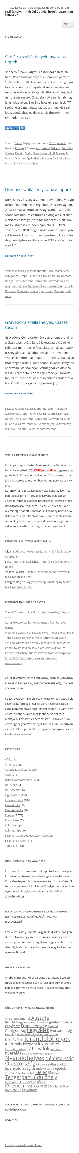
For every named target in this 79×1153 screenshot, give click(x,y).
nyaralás (13, 1053)
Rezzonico (11, 163)
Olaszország (22, 158)
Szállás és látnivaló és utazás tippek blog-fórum (39, 8)
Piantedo (23, 291)
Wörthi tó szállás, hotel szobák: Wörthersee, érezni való (39, 633)
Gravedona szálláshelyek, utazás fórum (36, 324)
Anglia (9, 1018)
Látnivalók (38, 1048)
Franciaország (34, 1026)
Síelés (41, 1072)
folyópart (12, 1025)
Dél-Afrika (11, 785)
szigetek (59, 1068)
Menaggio (62, 153)
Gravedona (56, 281)
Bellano (55, 148)
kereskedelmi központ (30, 1034)
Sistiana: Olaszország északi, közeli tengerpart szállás (37, 643)
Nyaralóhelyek (37, 286)
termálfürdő (29, 1082)
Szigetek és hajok (15, 841)
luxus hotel (48, 1044)
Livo (14, 286)
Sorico (34, 291)
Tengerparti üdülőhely (31, 1077)
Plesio (68, 158)
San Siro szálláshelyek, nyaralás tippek (35, 59)
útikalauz (29, 1089)
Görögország (15, 1030)
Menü (68, 24)
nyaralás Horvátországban (37, 1053)
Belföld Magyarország (18, 780)
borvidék (41, 1022)
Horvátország (61, 1030)
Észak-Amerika (14, 810)
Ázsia (8, 775)
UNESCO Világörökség (55, 1086)
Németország (59, 1058)
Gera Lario (41, 281)
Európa (19, 148)
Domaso (66, 276)
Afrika (8, 759)
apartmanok (22, 1018)
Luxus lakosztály (15, 1049)
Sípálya (53, 1072)
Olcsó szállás (46, 1064)
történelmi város (22, 1086)
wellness (13, 1090)
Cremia (9, 153)
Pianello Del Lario (52, 158)
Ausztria (40, 1018)
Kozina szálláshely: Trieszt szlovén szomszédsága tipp (38, 653)
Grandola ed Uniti (44, 153)
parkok (62, 1064)
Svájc (48, 1069)
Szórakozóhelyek (25, 1073)
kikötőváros (14, 1039)
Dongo (9, 281)
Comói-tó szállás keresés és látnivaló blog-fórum (35, 648)
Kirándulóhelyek (47, 1038)
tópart (34, 163)
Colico (43, 276)
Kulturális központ (21, 1043)
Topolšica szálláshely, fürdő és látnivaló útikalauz (35, 638)
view (30, 255)
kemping (10, 1034)
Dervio (19, 153)
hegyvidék (38, 1030)
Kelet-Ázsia (12, 825)
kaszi (18, 271)
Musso (9, 158)
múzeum (56, 1049)
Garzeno (28, 281)
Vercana (59, 291)
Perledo (36, 158)
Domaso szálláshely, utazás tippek (38, 189)
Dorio (28, 153)
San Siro (24, 163)
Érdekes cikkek (14, 800)
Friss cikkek (12, 820)
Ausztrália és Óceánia (18, 769)
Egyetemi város (59, 1021)
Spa (41, 291)
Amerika (10, 764)
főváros (53, 1026)
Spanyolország (18, 1068)
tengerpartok (13, 1082)
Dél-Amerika (12, 790)
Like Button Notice (15, 255)
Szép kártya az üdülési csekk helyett (27, 835)
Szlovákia (10, 1073)
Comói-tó (67, 148)
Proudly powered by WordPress (23, 1145)
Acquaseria (43, 148)
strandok (38, 1069)
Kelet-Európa (13, 830)
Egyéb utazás (13, 795)
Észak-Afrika (12, 805)
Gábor (18, 143)
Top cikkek (11, 846)
